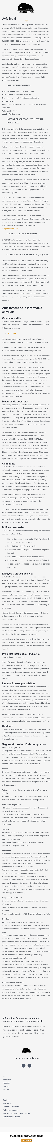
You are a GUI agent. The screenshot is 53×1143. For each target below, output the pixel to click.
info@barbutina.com (10, 229)
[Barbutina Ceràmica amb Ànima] (26, 8)
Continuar (27, 1140)
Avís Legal (11, 333)
